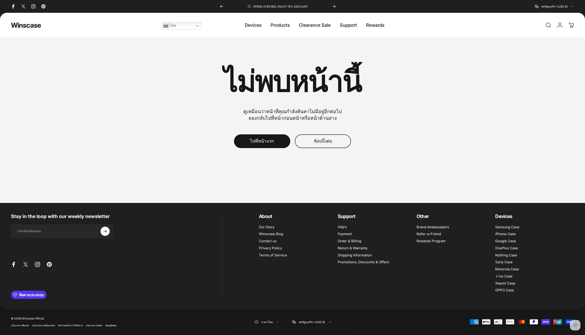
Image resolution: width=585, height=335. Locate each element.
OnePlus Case (506, 248)
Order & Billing (349, 241)
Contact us (268, 241)
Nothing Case (506, 255)
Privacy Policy (270, 248)
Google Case (505, 241)
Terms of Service (273, 255)
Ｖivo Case (504, 276)
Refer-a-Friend (429, 234)
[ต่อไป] (334, 6)
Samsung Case (507, 227)
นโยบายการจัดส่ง (94, 325)
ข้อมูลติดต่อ (111, 325)
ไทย (172, 25)
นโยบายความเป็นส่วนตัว (43, 325)
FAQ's (342, 227)
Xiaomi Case (505, 283)
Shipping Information (355, 255)
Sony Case (504, 262)
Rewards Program (431, 241)
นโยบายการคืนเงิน (20, 325)
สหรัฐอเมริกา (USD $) (312, 322)
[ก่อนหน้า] (222, 6)
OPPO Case (504, 290)
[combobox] (554, 6)
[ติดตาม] (105, 231)
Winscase (26, 25)
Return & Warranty (352, 248)
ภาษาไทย (267, 322)
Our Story (266, 227)
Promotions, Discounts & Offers (363, 262)
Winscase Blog (271, 234)
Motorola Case (507, 269)
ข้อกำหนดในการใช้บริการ (70, 325)
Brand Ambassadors (433, 227)
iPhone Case (505, 234)
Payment (345, 234)
